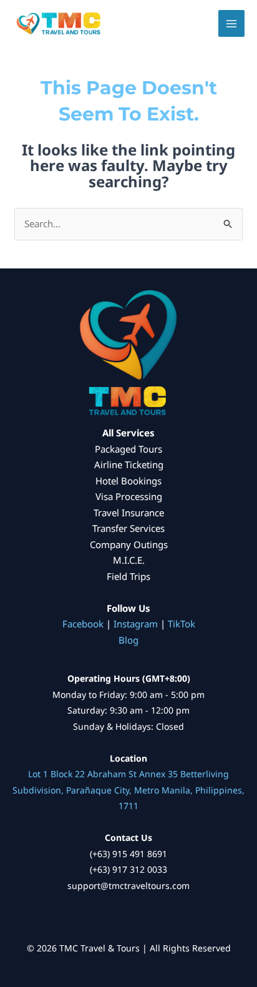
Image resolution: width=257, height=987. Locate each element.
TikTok (181, 623)
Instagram (136, 623)
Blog (128, 640)
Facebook (83, 623)
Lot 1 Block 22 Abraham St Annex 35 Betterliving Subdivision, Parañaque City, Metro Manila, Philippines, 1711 (128, 790)
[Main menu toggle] (231, 23)
